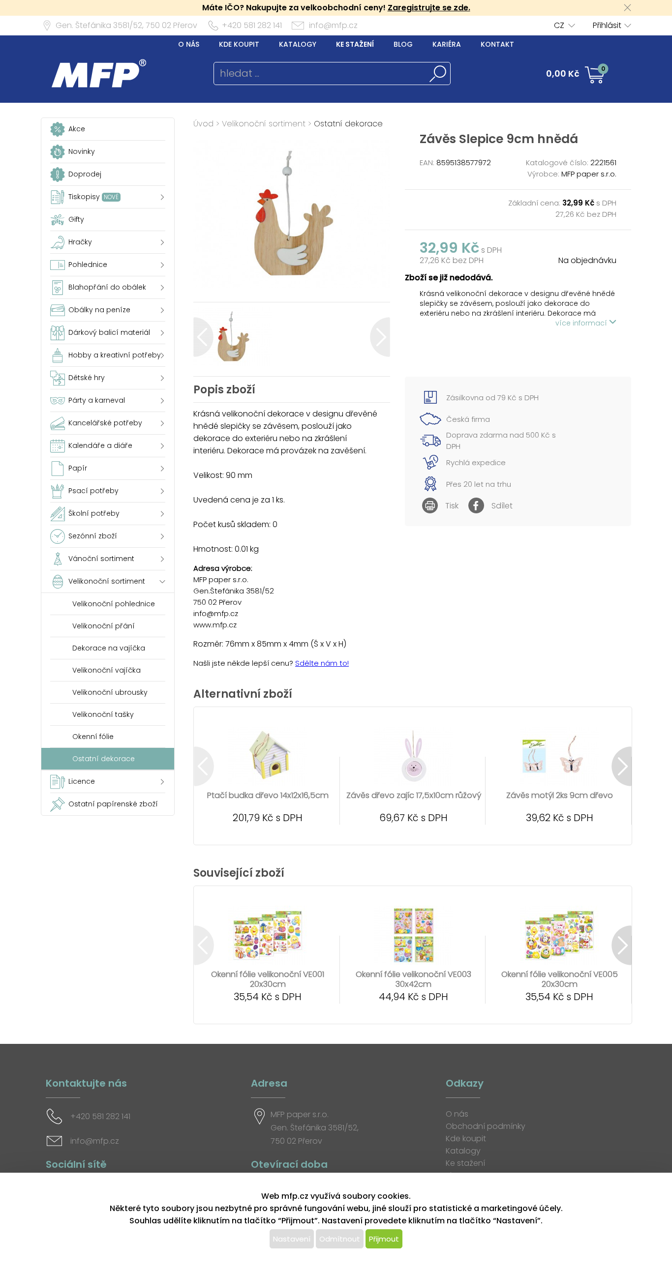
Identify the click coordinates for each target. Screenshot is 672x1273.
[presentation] (203, 337)
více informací (582, 323)
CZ (559, 25)
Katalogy (297, 44)
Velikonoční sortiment (263, 123)
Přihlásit (607, 25)
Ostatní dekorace (348, 123)
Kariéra (446, 44)
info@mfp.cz (333, 25)
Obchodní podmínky (485, 1126)
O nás (188, 44)
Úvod (203, 123)
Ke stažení (355, 44)
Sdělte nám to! (322, 663)
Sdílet (502, 505)
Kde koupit (239, 44)
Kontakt (497, 44)
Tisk (451, 505)
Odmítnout (339, 1239)
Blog (403, 44)
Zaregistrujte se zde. (429, 7)
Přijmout (384, 1239)
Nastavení (291, 1239)
